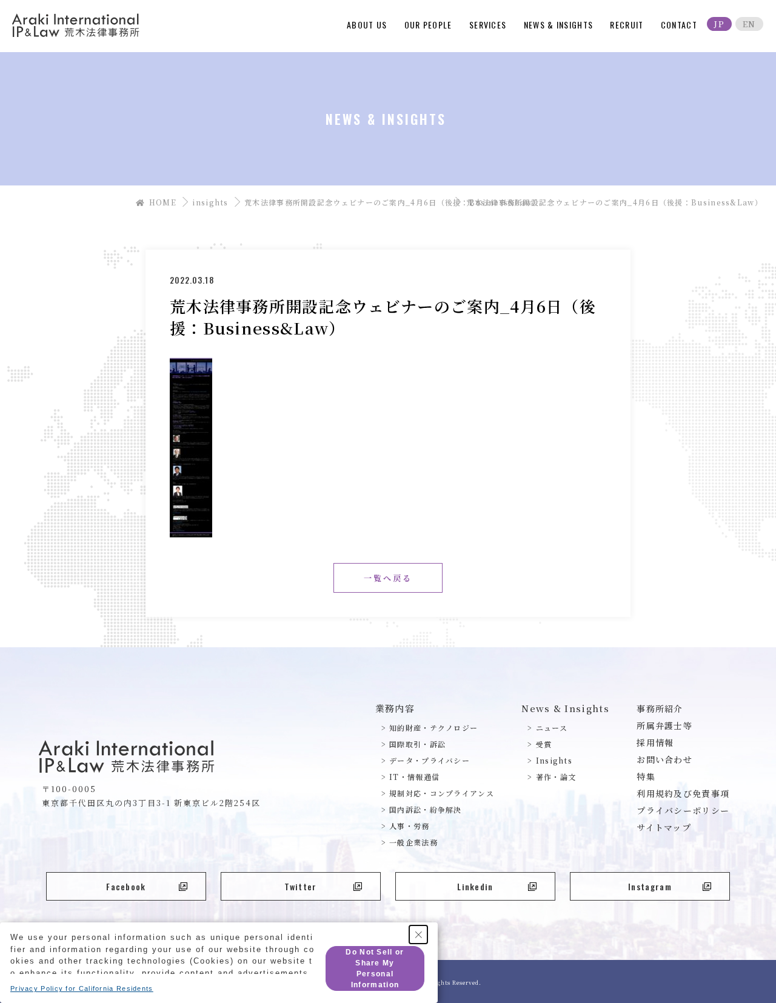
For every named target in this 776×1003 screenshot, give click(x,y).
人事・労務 (409, 826)
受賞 (544, 744)
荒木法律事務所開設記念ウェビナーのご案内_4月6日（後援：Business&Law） (350, 202)
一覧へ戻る (388, 578)
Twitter (300, 886)
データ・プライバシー (429, 760)
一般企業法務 (413, 842)
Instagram (650, 886)
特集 (646, 776)
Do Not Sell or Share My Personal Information (375, 968)
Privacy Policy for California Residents (81, 988)
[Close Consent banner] (418, 934)
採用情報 (655, 742)
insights (210, 202)
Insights (554, 760)
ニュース (551, 727)
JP (719, 24)
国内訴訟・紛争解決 (425, 809)
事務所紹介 (660, 708)
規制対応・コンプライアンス (441, 793)
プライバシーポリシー (683, 810)
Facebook (126, 886)
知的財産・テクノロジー (433, 727)
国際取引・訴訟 (417, 744)
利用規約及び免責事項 (683, 793)
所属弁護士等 (664, 725)
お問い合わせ (664, 759)
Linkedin (475, 886)
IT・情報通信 (414, 776)
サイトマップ (664, 827)
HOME (162, 202)
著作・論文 (556, 776)
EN (749, 24)
